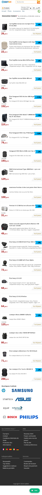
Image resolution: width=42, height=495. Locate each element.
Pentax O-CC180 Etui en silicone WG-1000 (23, 205)
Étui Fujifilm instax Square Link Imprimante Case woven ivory (24, 43)
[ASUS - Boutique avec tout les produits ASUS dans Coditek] (23, 399)
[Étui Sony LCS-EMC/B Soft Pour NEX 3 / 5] (4, 245)
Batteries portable (8, 468)
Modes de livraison (30, 464)
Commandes (28, 461)
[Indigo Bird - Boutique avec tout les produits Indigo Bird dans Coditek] (17, 408)
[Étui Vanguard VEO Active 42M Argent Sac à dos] (4, 100)
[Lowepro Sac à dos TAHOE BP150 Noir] (4, 336)
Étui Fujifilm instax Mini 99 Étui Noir (21, 60)
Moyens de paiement (30, 466)
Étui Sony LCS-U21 (15, 278)
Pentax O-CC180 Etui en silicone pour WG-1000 (22, 210)
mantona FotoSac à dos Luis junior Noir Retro (25, 187)
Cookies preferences (30, 445)
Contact (5, 436)
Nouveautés (6, 461)
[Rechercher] (38, 2)
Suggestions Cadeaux (9, 466)
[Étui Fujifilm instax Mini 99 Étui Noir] (4, 63)
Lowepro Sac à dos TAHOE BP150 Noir (22, 333)
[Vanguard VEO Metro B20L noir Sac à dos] (4, 154)
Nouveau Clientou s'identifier (25, 8)
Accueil (4, 11)
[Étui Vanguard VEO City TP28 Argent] (4, 136)
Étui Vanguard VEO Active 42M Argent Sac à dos (24, 97)
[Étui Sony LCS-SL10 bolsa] (4, 299)
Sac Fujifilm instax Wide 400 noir (20, 78)
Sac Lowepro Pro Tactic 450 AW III (21, 369)
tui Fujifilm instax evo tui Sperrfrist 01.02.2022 (21, 25)
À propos (6, 434)
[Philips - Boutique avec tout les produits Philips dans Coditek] (29, 417)
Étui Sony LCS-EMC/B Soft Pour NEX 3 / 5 (23, 242)
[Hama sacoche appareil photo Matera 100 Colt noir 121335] (4, 227)
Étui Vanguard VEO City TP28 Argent (22, 133)
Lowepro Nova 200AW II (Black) (20, 315)
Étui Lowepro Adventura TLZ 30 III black (23, 351)
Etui (23, 11)
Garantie (26, 468)
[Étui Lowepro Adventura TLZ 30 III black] (4, 354)
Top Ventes (6, 464)
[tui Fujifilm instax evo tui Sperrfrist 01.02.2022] (4, 27)
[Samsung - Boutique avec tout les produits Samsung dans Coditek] (22, 390)
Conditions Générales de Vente (11, 439)
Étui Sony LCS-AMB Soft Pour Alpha (21, 260)
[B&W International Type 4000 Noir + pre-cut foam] (4, 172)
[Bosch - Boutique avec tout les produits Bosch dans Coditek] (10, 417)
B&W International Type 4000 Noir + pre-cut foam (24, 170)
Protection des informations (7, 444)
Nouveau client (28, 434)
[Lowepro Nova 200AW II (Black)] (4, 318)
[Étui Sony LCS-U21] (4, 281)
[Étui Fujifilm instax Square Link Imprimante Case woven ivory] (4, 45)
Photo (10, 11)
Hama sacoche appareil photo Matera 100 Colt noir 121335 (24, 225)
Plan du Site (27, 443)
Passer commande (30, 436)
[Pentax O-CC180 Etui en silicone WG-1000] (4, 209)
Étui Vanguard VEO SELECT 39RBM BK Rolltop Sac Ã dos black (24, 115)
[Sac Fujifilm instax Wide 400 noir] (4, 81)
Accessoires (17, 11)
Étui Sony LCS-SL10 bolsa (18, 296)
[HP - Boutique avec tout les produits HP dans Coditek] (6, 390)
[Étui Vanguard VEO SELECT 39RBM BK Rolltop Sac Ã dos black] (4, 118)
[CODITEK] (7, 1)
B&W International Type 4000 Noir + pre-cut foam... (22, 174)
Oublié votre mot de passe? (30, 439)
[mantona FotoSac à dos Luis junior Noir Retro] (4, 190)
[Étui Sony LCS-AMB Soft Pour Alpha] (4, 263)
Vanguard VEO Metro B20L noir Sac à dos (23, 151)
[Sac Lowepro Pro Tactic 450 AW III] (4, 372)
